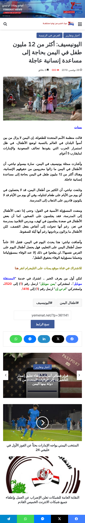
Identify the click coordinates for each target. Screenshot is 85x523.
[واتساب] (16, 339)
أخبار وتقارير (73, 35)
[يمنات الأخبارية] (58, 24)
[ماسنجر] (30, 339)
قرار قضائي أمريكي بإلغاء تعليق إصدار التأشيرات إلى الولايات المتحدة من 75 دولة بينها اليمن (42, 380)
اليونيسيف (43, 303)
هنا (17, 268)
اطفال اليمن (68, 303)
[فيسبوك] (72, 339)
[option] (42, 375)
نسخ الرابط (42, 324)
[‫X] (58, 339)
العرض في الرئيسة (49, 35)
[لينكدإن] (44, 339)
